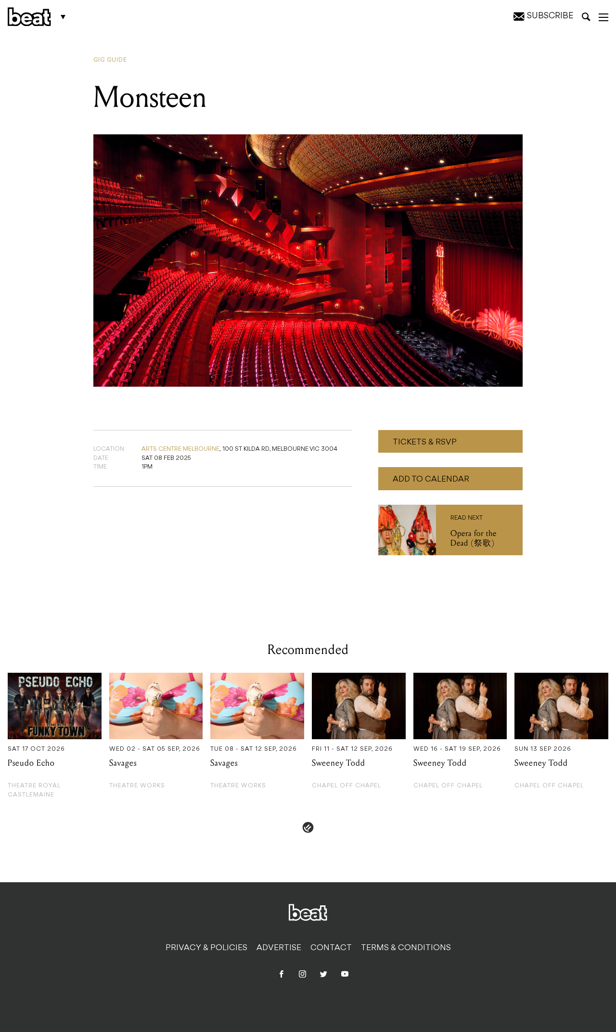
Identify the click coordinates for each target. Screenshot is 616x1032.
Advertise (279, 948)
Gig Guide (110, 60)
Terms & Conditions (406, 948)
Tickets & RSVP (425, 442)
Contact (331, 948)
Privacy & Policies (206, 948)
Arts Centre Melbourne (180, 449)
